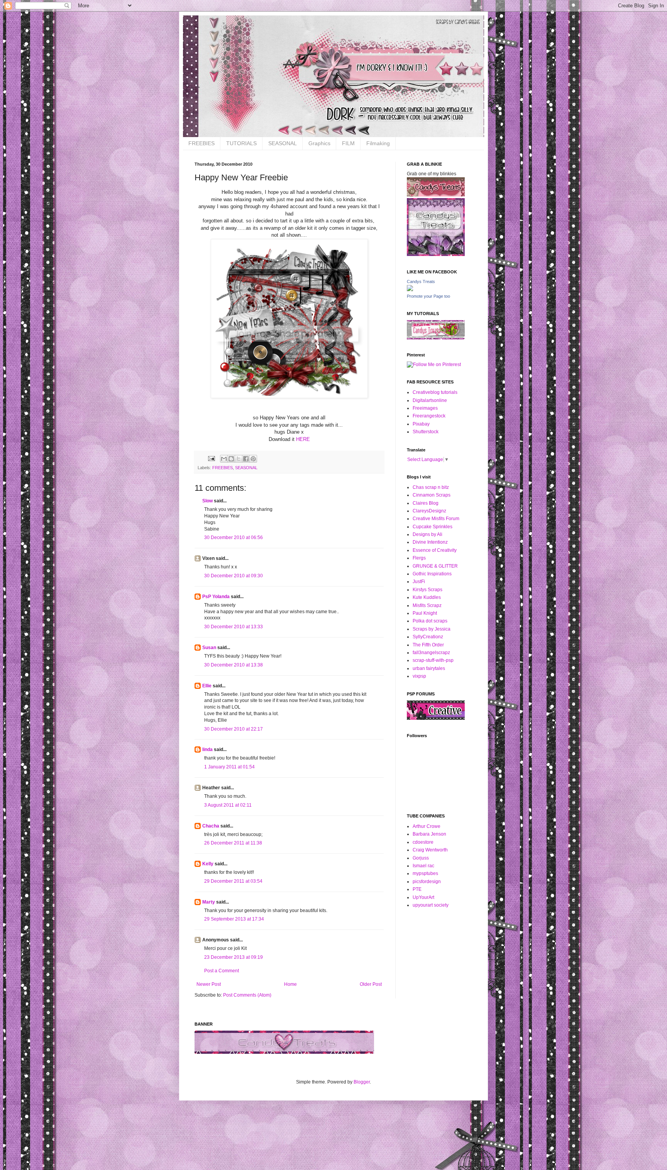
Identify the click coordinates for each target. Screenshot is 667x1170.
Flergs (419, 558)
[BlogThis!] (231, 459)
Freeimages (425, 408)
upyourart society (431, 905)
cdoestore (423, 842)
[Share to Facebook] (246, 459)
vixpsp (419, 676)
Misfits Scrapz (427, 605)
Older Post (371, 984)
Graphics (319, 143)
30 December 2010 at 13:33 (233, 626)
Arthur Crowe (426, 826)
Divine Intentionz (430, 542)
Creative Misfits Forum (436, 518)
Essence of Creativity (435, 550)
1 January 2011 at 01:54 (229, 767)
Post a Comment (221, 970)
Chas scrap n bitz (431, 487)
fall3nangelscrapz (431, 652)
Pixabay (421, 424)
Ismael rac (423, 865)
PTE (417, 889)
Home (290, 984)
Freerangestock (429, 416)
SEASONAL (282, 143)
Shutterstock (425, 431)
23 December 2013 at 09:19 (233, 957)
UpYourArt (423, 897)
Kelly (207, 863)
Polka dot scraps (430, 621)
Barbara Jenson (429, 834)
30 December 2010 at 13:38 (233, 665)
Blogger (362, 1082)
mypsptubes (425, 873)
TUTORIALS (241, 143)
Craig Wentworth (430, 850)
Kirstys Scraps (427, 589)
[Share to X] (238, 459)
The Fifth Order (428, 645)
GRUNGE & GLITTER (435, 566)
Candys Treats (421, 281)
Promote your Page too (428, 296)
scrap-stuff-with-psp (433, 660)
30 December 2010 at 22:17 (233, 729)
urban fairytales (429, 668)
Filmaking (378, 143)
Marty (208, 902)
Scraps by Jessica (431, 629)
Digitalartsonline (430, 400)
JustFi (419, 581)
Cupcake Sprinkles (432, 526)
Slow (207, 501)
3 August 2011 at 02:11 (228, 805)
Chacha (210, 826)
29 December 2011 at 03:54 (233, 881)
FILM (348, 143)
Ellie (207, 685)
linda (207, 749)
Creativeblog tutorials (435, 392)
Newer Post (208, 984)
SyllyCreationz (428, 636)
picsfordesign (427, 881)
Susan (209, 647)
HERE (302, 439)
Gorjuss (421, 858)
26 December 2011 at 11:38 (233, 843)
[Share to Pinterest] (253, 459)
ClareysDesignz (429, 511)
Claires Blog (425, 503)
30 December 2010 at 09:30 (233, 575)
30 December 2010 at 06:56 (233, 537)
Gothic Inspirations (432, 574)
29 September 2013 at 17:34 (234, 919)
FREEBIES (201, 143)
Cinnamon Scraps (431, 495)
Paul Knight (425, 613)
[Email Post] (211, 458)
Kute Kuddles (427, 597)
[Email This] (224, 459)
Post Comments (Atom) (247, 995)
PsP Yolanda (216, 596)
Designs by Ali (427, 534)
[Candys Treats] (410, 289)
